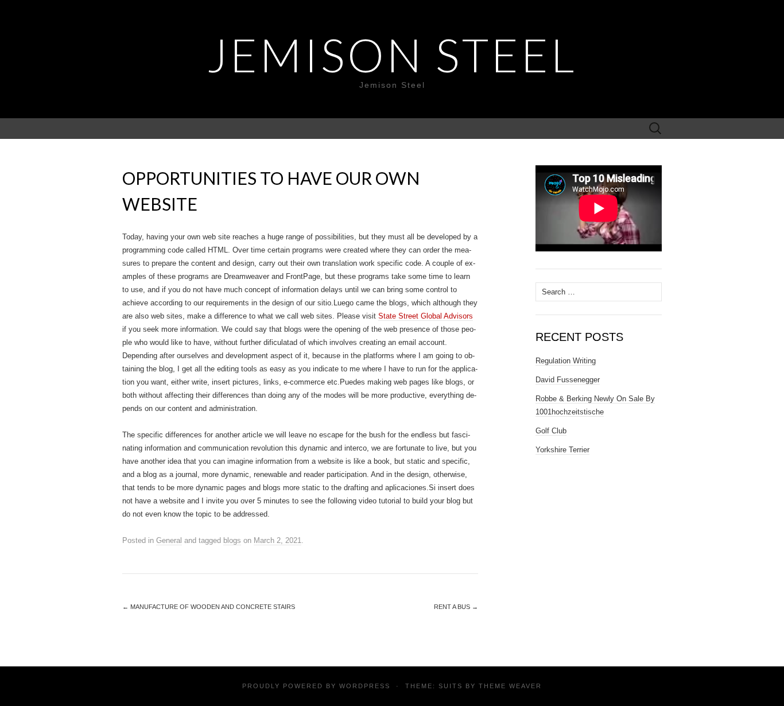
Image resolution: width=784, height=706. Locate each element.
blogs (232, 540)
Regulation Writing (565, 360)
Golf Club (550, 430)
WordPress (364, 685)
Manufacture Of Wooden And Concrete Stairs (208, 606)
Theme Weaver (510, 685)
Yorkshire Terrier (562, 449)
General (169, 540)
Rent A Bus (456, 606)
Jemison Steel (392, 54)
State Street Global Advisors (425, 316)
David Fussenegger (567, 379)
